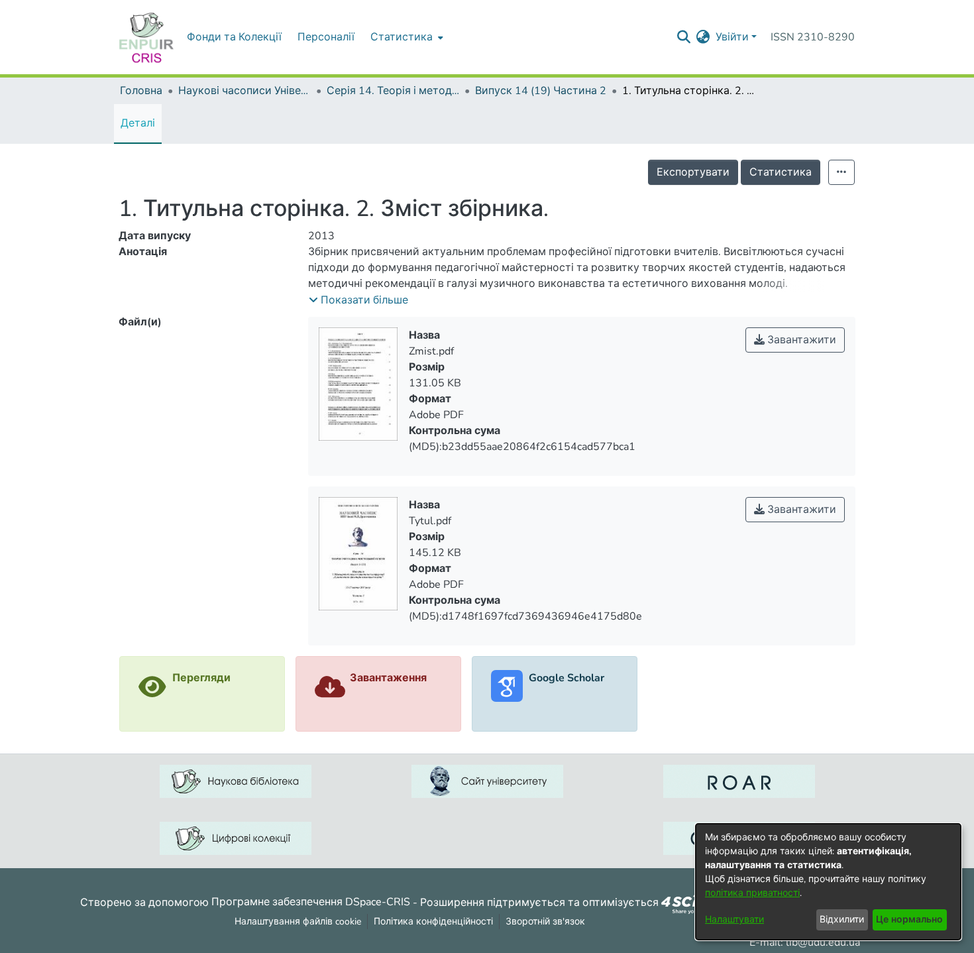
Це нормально (909, 919)
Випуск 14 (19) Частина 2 (540, 91)
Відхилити (842, 919)
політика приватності (752, 893)
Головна (141, 91)
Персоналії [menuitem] (326, 37)
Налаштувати (734, 919)
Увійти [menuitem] (732, 37)
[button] (358, 300)
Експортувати (693, 172)
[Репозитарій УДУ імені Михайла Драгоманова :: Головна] (146, 37)
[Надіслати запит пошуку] (684, 37)
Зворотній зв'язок (545, 921)
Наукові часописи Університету (244, 91)
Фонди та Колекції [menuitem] (234, 37)
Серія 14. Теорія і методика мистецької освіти (393, 91)
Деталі (138, 123)
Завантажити (800, 340)
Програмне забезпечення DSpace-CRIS (310, 902)
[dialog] (828, 882)
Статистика (780, 172)
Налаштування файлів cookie (298, 921)
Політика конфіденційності (433, 921)
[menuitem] (405, 37)
